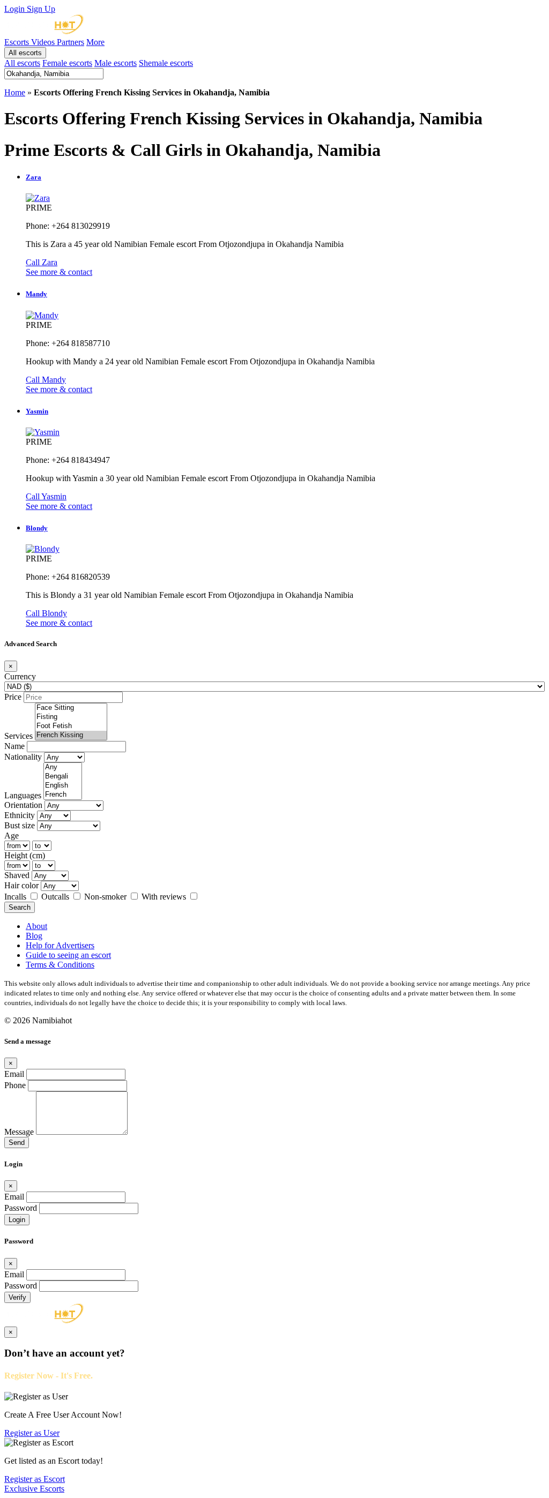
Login (15, 8)
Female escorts (67, 63)
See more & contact (59, 271)
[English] (62, 785)
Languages (22, 795)
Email (14, 1073)
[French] (62, 794)
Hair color (21, 885)
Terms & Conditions (60, 964)
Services (18, 735)
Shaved (16, 875)
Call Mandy (46, 379)
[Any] (62, 767)
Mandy (36, 294)
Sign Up (41, 8)
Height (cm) (24, 855)
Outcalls (56, 896)
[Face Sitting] (71, 708)
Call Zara (41, 262)
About (36, 926)
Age (11, 835)
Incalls (16, 896)
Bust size (19, 825)
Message (19, 1131)
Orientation (23, 805)
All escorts (25, 53)
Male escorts (115, 63)
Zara (33, 177)
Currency (20, 676)
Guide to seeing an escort (68, 955)
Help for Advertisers (60, 945)
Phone (15, 1085)
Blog (34, 935)
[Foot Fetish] (71, 726)
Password (20, 1207)
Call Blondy (46, 613)
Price (12, 696)
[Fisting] (71, 717)
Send (17, 1143)
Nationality (23, 756)
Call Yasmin (46, 496)
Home (14, 92)
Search (20, 907)
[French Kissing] (71, 735)
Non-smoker (106, 896)
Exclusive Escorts (34, 1488)
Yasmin (37, 411)
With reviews (165, 896)
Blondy (37, 528)
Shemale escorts (166, 63)
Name (14, 746)
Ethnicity (19, 815)
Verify (17, 1297)
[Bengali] (62, 776)
